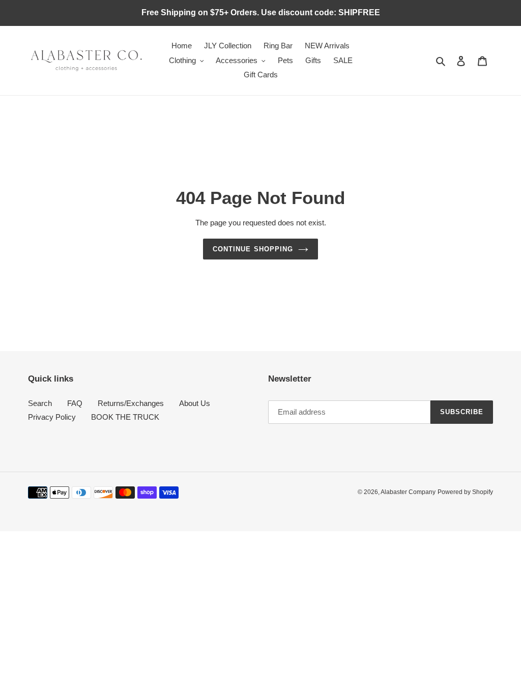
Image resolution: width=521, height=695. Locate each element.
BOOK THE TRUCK (125, 417)
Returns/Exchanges (131, 403)
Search (40, 403)
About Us (194, 403)
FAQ (74, 403)
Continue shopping (253, 249)
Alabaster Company (408, 492)
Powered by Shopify (465, 492)
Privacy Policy (52, 417)
